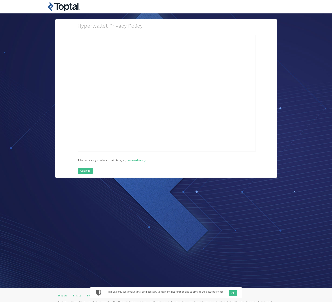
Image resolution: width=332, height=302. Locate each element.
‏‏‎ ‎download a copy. (136, 160)
